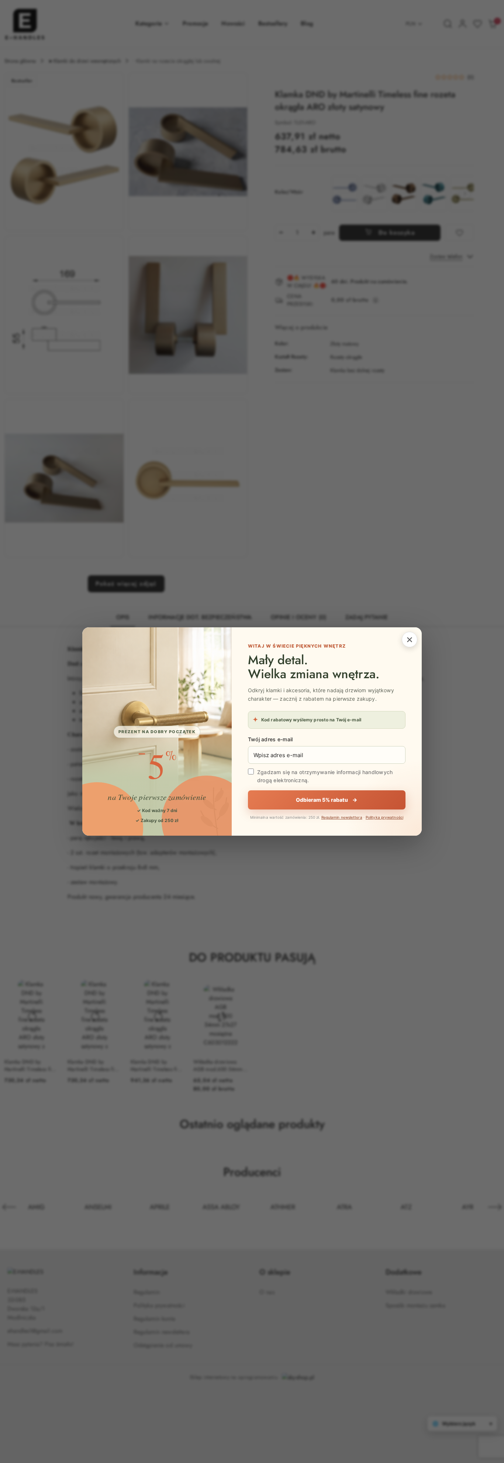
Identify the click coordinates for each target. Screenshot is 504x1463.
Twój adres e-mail (270, 739)
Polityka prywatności (384, 817)
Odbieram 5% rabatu (326, 800)
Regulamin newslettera (341, 817)
